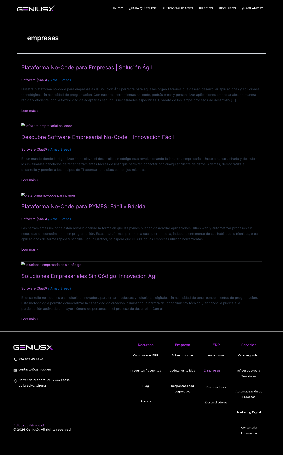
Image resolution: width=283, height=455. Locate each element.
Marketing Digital (249, 412)
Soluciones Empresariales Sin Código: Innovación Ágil (89, 276)
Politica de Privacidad (28, 425)
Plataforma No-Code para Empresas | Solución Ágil (86, 67)
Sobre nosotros (182, 355)
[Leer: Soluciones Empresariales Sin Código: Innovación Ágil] (51, 264)
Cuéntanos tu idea (182, 370)
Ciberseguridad (248, 355)
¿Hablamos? (252, 8)
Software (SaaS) (34, 80)
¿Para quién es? (143, 8)
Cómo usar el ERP (145, 355)
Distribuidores (216, 387)
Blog (145, 385)
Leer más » (30, 110)
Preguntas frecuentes (145, 370)
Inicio (118, 8)
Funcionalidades (177, 8)
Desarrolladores (216, 402)
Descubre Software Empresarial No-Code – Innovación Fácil (97, 137)
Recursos (227, 8)
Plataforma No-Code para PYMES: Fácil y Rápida (83, 206)
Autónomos (216, 355)
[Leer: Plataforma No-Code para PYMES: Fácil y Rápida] (48, 195)
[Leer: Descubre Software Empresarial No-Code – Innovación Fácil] (46, 125)
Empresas (212, 370)
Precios (206, 8)
